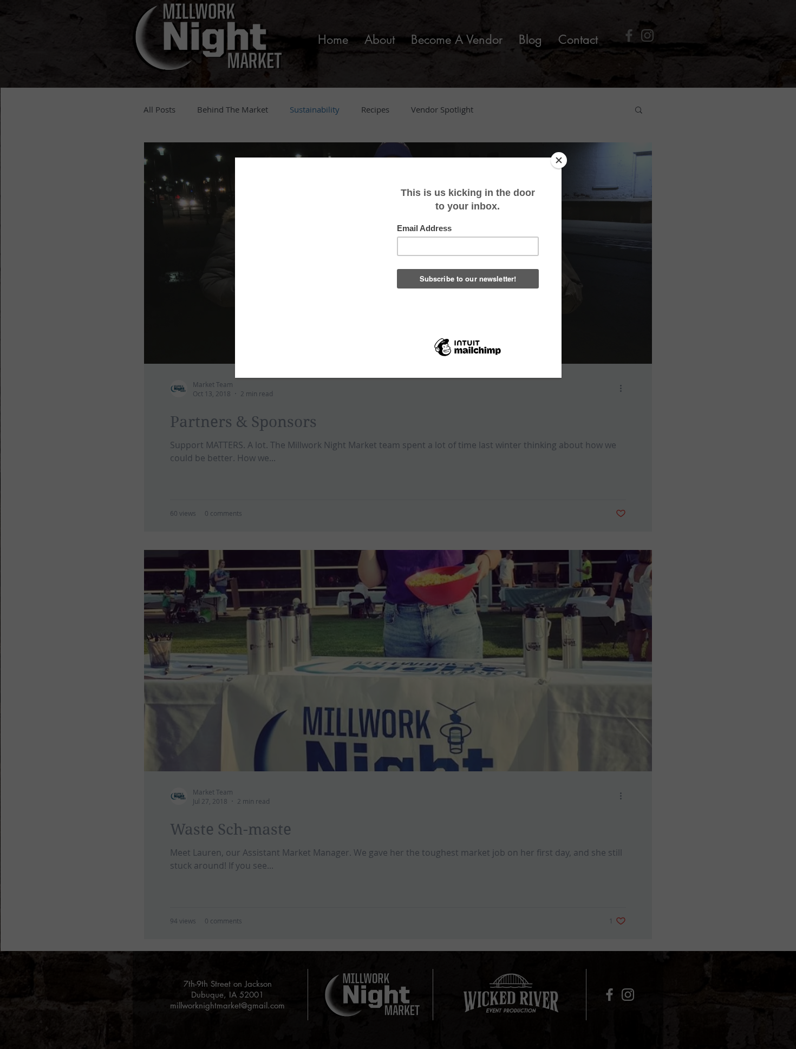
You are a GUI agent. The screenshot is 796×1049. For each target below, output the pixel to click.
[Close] (559, 160)
